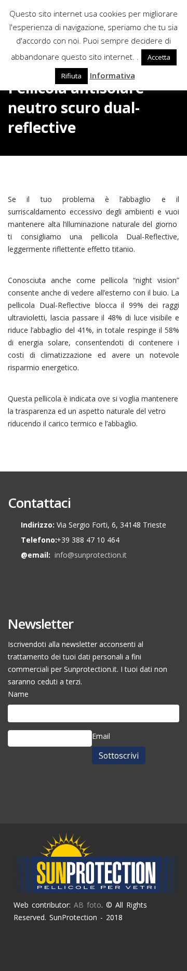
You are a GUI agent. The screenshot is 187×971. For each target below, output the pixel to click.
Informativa (112, 75)
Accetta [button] (159, 57)
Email (101, 736)
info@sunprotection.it (91, 555)
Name (18, 694)
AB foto (87, 905)
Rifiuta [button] (71, 75)
